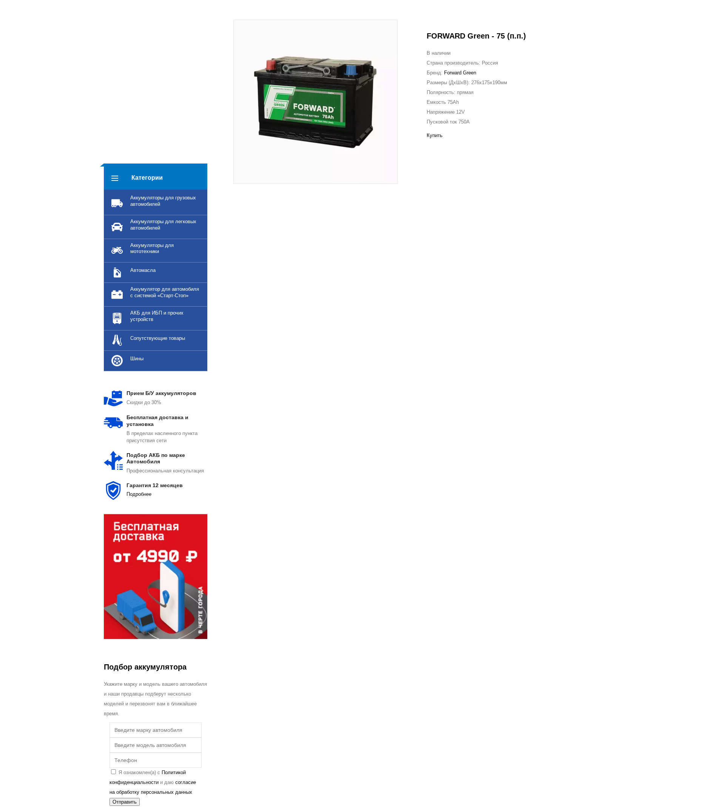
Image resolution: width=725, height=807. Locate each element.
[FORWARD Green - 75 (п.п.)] (315, 102)
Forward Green (460, 73)
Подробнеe (138, 494)
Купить (435, 135)
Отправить (125, 802)
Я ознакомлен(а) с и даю (153, 782)
